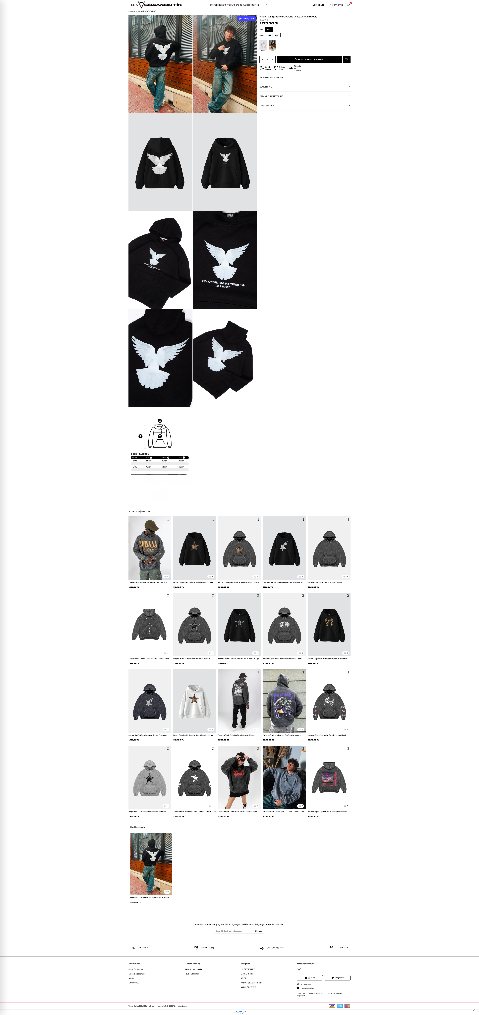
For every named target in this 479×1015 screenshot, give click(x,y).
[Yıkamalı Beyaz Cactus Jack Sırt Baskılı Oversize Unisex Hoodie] (284, 777)
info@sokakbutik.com (308, 988)
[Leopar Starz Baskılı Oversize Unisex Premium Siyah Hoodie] (194, 548)
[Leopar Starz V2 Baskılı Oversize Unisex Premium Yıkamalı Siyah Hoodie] (194, 624)
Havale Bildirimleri (192, 974)
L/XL (277, 35)
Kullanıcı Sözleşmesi (136, 974)
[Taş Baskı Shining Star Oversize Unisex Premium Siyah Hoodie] (284, 548)
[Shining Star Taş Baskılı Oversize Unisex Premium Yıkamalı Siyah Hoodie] (149, 701)
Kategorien (245, 964)
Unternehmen (134, 964)
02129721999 (305, 984)
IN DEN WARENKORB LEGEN (310, 59)
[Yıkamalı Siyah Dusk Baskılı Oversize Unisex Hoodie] (284, 624)
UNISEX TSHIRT (248, 969)
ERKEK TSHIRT (247, 974)
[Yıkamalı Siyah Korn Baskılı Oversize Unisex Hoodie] (329, 701)
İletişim (131, 978)
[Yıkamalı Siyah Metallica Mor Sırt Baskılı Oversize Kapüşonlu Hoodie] (284, 701)
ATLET (243, 978)
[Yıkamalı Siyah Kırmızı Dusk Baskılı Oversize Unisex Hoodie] (239, 777)
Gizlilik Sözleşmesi (135, 969)
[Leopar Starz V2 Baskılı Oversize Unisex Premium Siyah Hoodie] (239, 624)
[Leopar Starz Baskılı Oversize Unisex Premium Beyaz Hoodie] (194, 701)
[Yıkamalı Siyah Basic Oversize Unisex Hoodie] (329, 548)
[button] (348, 5)
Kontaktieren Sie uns (305, 964)
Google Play (339, 978)
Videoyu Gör (248, 18)
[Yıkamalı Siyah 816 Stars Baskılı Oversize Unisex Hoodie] (194, 777)
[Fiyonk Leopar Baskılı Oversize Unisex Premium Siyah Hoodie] (329, 624)
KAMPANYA (133, 983)
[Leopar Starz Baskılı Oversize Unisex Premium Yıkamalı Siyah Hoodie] (239, 548)
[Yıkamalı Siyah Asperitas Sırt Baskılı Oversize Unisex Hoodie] (329, 777)
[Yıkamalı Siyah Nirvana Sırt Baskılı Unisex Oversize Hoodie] (149, 548)
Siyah (269, 29)
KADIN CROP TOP (248, 987)
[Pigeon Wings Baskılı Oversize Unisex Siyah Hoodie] (151, 864)
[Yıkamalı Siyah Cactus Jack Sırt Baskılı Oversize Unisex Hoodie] (149, 624)
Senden (260, 931)
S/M (269, 35)
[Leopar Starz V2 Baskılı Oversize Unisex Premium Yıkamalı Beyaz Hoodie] (149, 777)
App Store (311, 978)
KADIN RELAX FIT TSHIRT (252, 983)
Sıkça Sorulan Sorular (193, 969)
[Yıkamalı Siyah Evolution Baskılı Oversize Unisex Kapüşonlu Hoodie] (239, 701)
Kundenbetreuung (192, 964)
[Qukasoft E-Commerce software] (239, 1012)
